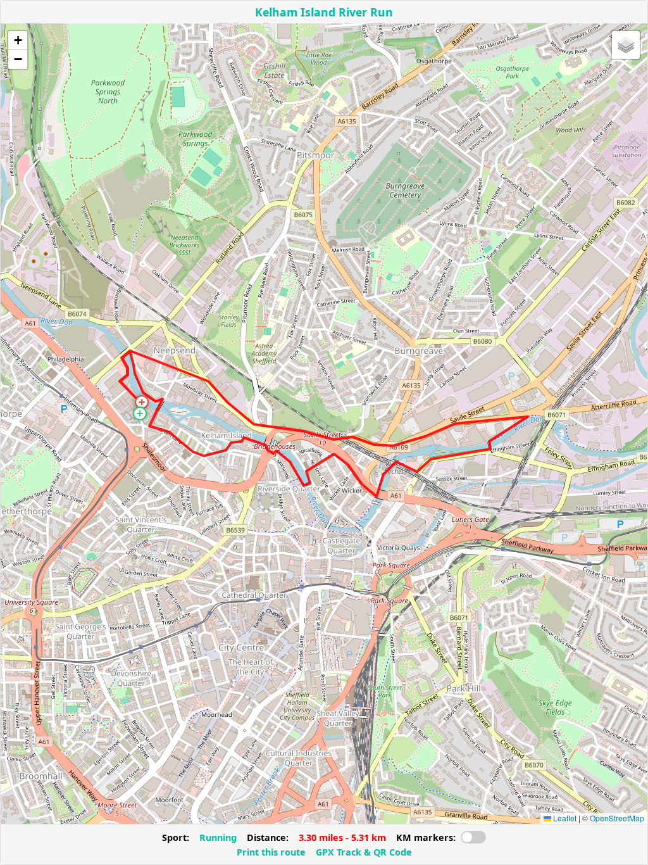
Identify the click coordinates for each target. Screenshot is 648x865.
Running (218, 837)
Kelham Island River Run (324, 12)
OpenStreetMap (617, 817)
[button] (139, 413)
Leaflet (563, 817)
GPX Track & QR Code (364, 852)
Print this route (271, 852)
